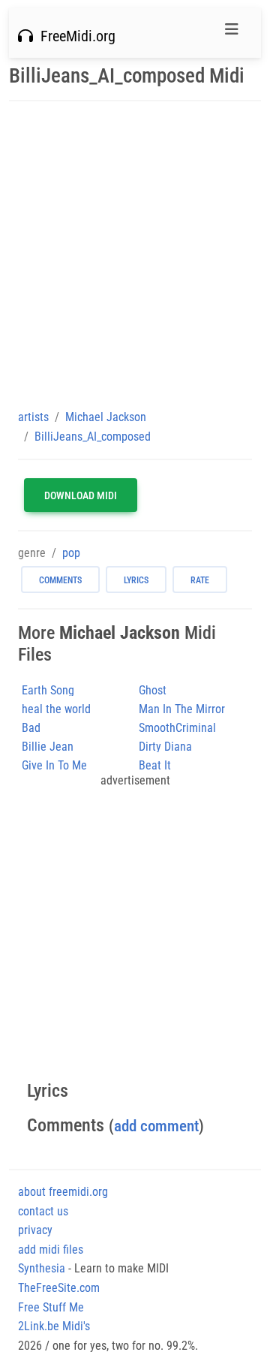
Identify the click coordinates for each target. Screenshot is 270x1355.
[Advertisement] (135, 254)
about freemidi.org (63, 1192)
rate (199, 580)
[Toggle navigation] (232, 33)
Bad (31, 728)
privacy (35, 1230)
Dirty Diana (165, 746)
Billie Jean (48, 746)
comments (60, 580)
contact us (43, 1211)
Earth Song (48, 690)
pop (71, 553)
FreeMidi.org (74, 36)
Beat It (155, 765)
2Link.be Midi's (54, 1326)
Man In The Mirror (182, 709)
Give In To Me (54, 765)
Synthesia (41, 1268)
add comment (156, 1125)
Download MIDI (80, 495)
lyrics (136, 580)
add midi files (50, 1249)
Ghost (152, 690)
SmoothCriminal (177, 728)
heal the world (56, 709)
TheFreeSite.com (59, 1288)
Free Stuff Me (51, 1307)
